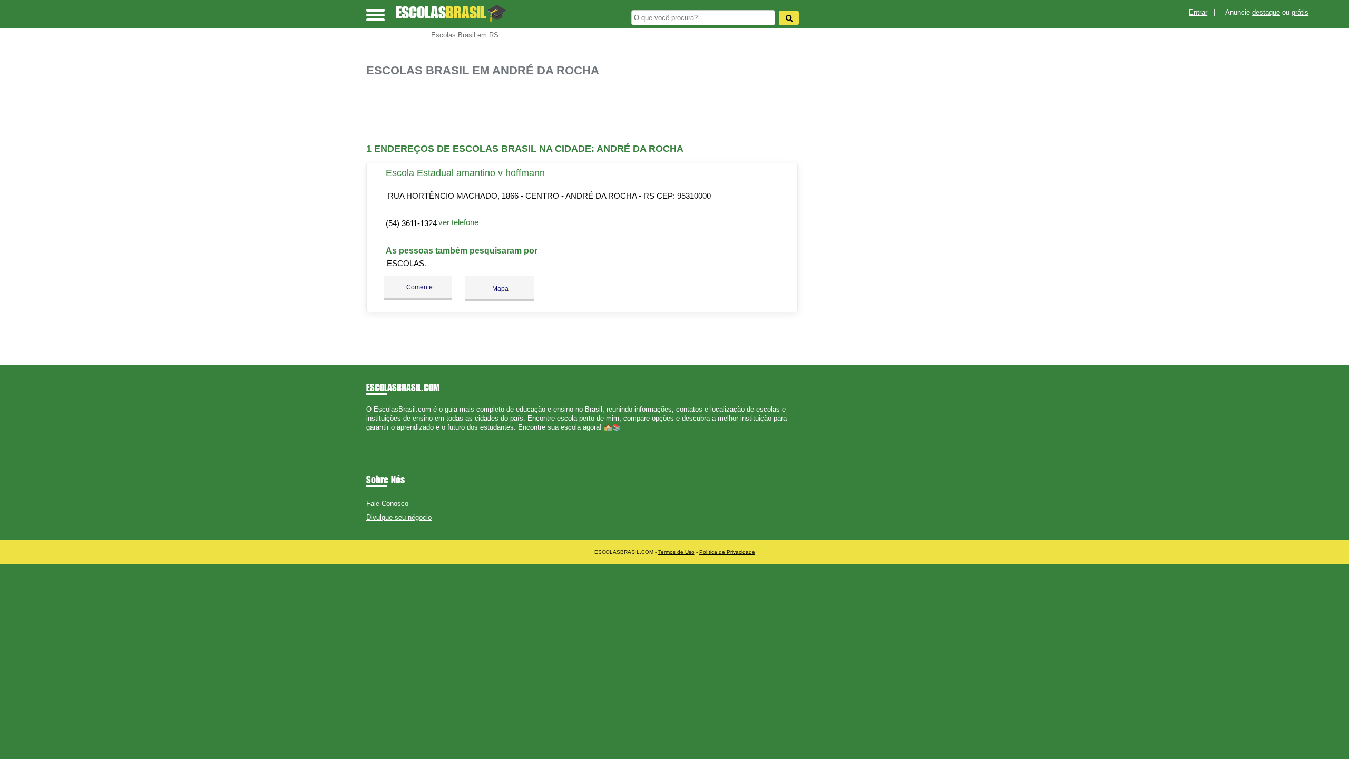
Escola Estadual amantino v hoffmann (465, 173)
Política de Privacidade (727, 552)
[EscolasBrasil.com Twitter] (373, 437)
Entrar (1198, 12)
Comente (419, 287)
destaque (1266, 12)
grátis (1300, 12)
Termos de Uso (676, 552)
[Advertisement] (587, 110)
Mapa (500, 289)
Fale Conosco (387, 504)
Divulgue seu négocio (399, 517)
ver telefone (458, 222)
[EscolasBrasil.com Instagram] (378, 437)
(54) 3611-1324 (411, 223)
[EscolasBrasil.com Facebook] (368, 437)
